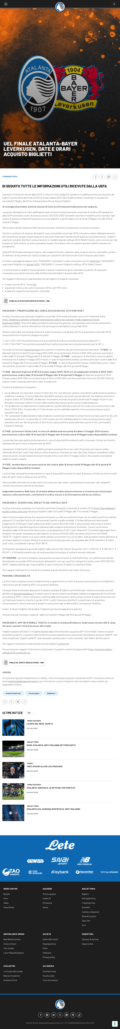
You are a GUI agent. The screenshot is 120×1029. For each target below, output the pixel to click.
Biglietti (85, 894)
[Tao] (11, 872)
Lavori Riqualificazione (14, 952)
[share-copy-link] (115, 177)
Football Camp (49, 971)
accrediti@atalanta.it (24, 593)
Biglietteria (88, 888)
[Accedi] (114, 4)
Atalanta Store (10, 980)
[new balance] (84, 861)
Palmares (47, 952)
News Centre (10, 888)
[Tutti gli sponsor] (109, 872)
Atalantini (9, 966)
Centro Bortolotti (50, 939)
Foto (6, 898)
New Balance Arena (14, 934)
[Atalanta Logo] (60, 7)
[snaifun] (60, 861)
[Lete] (60, 847)
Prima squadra (49, 894)
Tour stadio (9, 948)
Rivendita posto (89, 916)
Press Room (9, 907)
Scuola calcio (49, 975)
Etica (45, 948)
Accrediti (86, 907)
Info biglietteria (88, 898)
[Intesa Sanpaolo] (60, 872)
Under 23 (47, 898)
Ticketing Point (88, 903)
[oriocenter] (84, 872)
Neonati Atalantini (12, 975)
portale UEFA (33, 264)
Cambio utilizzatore (90, 912)
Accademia (48, 966)
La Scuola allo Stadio (13, 971)
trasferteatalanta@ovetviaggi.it (23, 681)
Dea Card (86, 920)
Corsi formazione (50, 980)
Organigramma (49, 944)
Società (47, 934)
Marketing (87, 934)
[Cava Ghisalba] (35, 872)
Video (6, 903)
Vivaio (45, 907)
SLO (84, 925)
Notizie (7, 894)
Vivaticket (95, 261)
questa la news (32, 349)
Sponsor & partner (90, 939)
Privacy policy (49, 957)
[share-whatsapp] (108, 177)
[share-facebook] (95, 177)
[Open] (6, 4)
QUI (34, 284)
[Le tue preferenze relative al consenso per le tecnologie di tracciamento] (115, 1024)
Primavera (47, 903)
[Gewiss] (35, 861)
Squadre (47, 888)
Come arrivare (10, 944)
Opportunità (87, 944)
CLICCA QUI (63, 643)
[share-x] (102, 177)
